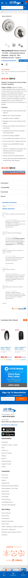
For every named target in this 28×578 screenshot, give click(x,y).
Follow (3, 217)
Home (2, 11)
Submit (21, 399)
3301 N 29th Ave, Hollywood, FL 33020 (13, 421)
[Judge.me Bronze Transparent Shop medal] (21, 553)
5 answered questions (8, 60)
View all (4, 303)
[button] (6, 229)
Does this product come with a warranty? (12, 286)
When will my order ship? (8, 269)
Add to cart (7, 337)
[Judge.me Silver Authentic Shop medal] (14, 553)
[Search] (14, 7)
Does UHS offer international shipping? (12, 233)
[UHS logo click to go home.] (14, 3)
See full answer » (9, 227)
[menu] (2, 3)
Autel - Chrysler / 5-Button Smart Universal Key (20, 349)
